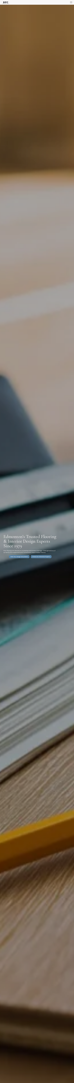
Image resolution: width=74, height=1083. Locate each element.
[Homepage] (5, 3)
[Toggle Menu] (71, 2)
